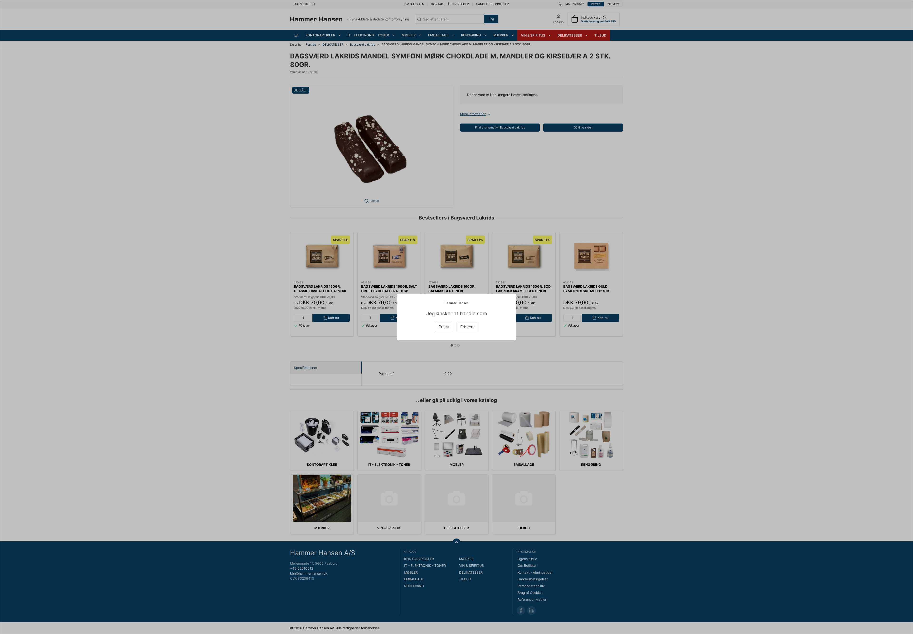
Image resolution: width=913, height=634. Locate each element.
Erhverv (467, 326)
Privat (444, 326)
